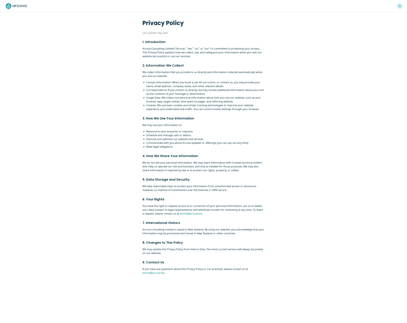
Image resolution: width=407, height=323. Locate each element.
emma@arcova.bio (191, 213)
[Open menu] (399, 6)
